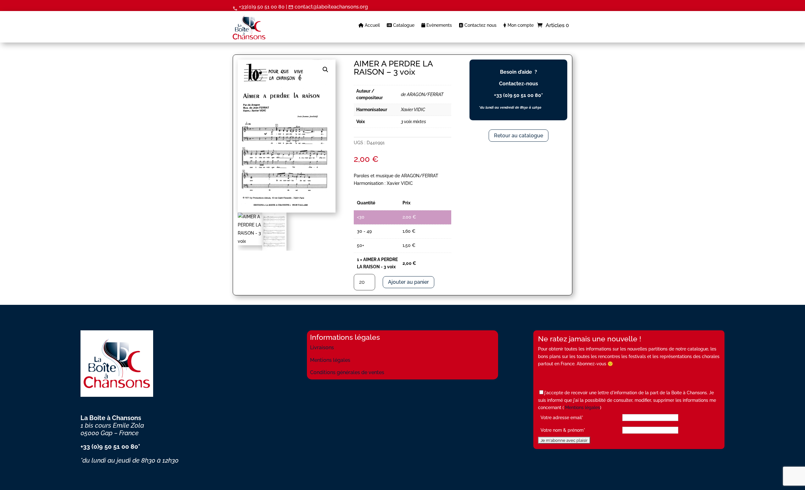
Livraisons (322, 347)
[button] (325, 69)
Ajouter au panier (408, 282)
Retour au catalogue (518, 136)
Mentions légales (330, 360)
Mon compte (520, 25)
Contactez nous (480, 25)
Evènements (438, 25)
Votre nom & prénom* (563, 430)
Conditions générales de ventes (347, 372)
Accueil (372, 25)
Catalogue (403, 25)
